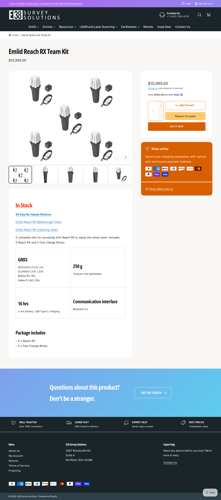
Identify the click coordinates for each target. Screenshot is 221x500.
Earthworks (129, 26)
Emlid (32, 26)
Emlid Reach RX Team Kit (36, 35)
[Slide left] (118, 157)
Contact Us (170, 462)
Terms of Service (19, 465)
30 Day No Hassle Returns (33, 214)
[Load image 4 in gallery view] (95, 174)
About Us (14, 450)
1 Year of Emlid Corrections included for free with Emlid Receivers (45, 3)
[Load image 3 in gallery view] (70, 174)
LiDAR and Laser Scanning (97, 26)
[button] (199, 14)
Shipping (152, 88)
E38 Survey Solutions (27, 496)
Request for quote (185, 116)
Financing (15, 470)
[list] (110, 424)
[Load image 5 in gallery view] (120, 174)
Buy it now (176, 126)
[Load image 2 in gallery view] (45, 174)
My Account (205, 3)
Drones (47, 26)
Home (15, 35)
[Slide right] (125, 157)
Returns (13, 460)
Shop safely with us (161, 189)
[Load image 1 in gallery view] (20, 174)
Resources (66, 26)
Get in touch (151, 392)
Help (188, 3)
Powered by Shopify (47, 496)
